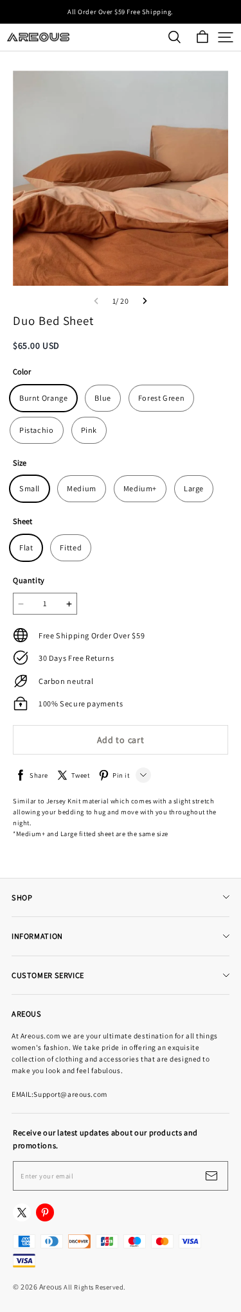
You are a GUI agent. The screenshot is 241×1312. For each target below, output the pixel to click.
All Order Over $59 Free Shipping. (120, 11)
